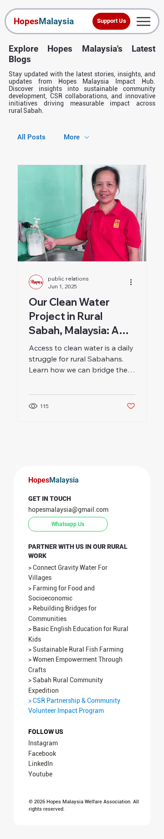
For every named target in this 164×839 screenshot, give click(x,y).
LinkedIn (40, 763)
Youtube (40, 774)
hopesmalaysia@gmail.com (68, 509)
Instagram (43, 743)
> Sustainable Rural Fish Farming (75, 649)
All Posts (31, 137)
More (72, 137)
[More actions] (133, 281)
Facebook (42, 753)
